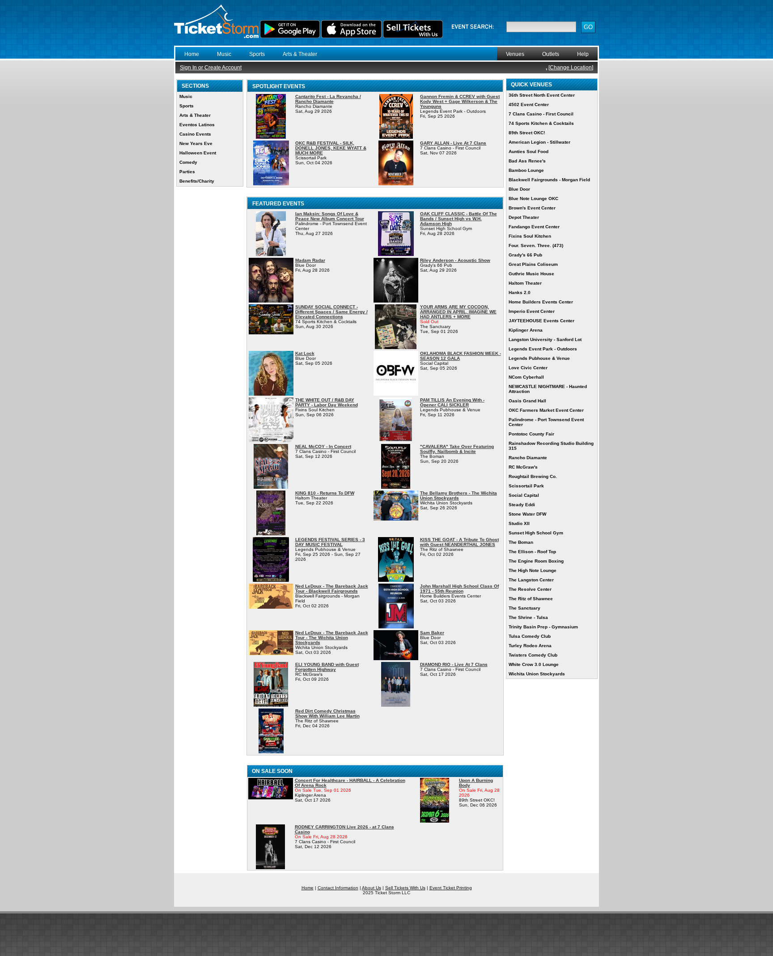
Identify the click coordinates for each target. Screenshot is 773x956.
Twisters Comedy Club (533, 655)
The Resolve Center (530, 589)
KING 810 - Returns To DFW (324, 493)
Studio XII (519, 523)
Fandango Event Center (534, 226)
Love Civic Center (528, 367)
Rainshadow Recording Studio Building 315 (551, 446)
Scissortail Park (526, 485)
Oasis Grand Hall (527, 400)
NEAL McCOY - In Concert (323, 446)
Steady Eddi (522, 504)
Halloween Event (197, 152)
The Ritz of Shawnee (531, 598)
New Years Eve (195, 143)
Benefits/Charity (196, 181)
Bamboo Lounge (526, 170)
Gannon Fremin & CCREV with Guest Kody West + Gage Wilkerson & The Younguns (460, 101)
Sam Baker (432, 632)
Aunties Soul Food (528, 151)
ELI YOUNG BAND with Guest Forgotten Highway (327, 667)
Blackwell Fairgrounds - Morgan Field (549, 179)
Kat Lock (304, 353)
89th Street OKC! (527, 132)
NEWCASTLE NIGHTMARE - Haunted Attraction (548, 389)
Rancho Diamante (528, 457)
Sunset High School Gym (536, 532)
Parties (187, 171)
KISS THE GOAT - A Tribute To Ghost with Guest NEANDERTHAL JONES (459, 542)
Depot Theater (524, 217)
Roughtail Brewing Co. (533, 476)
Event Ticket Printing (450, 887)
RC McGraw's (523, 467)
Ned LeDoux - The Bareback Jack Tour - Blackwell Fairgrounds (331, 588)
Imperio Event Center (532, 311)
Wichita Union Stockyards (537, 673)
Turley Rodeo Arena (530, 645)
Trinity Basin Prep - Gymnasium (543, 626)
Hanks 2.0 (520, 292)
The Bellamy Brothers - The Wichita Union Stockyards (458, 495)
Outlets (550, 54)
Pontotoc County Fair (531, 433)
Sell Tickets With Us (405, 887)
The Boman (521, 542)
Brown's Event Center (532, 207)
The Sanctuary (524, 608)
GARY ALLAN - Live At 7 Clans (453, 143)
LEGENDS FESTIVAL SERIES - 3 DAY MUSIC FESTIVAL (330, 542)
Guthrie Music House (531, 273)
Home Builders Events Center (541, 301)
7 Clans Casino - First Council (541, 113)
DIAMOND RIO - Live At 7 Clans (454, 664)
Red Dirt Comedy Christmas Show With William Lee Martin (327, 713)
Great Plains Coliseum (533, 264)
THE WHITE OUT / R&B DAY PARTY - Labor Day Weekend (326, 402)
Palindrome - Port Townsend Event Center (546, 422)
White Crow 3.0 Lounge (534, 664)
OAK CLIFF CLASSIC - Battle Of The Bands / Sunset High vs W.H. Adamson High (458, 218)
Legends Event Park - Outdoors (543, 348)
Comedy (188, 162)
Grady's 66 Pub (525, 254)
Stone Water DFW (527, 514)
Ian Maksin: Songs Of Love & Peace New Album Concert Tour (329, 216)
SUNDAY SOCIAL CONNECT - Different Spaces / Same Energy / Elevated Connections (331, 311)
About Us (371, 887)
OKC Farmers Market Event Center (546, 410)
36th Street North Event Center (542, 95)
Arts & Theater (300, 54)
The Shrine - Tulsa (528, 617)
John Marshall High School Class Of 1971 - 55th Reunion (459, 588)
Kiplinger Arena (526, 330)
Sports (257, 54)
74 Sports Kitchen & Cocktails (541, 123)
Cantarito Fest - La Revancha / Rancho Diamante (328, 99)
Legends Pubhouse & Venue (539, 358)
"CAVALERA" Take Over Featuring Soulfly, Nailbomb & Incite (457, 449)
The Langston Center (531, 579)
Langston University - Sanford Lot (545, 339)
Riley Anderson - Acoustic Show (455, 260)
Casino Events (195, 134)
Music (224, 54)
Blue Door (519, 189)
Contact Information (338, 887)
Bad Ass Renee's (527, 160)
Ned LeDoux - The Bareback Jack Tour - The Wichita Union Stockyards (331, 637)
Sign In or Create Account (211, 67)
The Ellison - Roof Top (532, 551)
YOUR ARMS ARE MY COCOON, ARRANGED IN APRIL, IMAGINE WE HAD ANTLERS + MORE (458, 311)
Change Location (571, 67)
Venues (515, 54)
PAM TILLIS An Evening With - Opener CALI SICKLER (452, 402)
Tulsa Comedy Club (530, 636)
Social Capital (524, 495)
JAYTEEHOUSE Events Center (541, 320)
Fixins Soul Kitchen (530, 236)
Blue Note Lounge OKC (533, 198)
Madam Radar (310, 260)
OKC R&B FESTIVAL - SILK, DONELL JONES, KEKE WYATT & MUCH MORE (330, 148)
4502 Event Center (529, 104)
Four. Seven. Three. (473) (536, 245)
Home (191, 54)
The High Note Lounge (532, 570)
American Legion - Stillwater (539, 142)
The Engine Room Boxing (536, 561)
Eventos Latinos (197, 124)
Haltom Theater (525, 283)
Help (583, 54)
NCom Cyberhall (526, 377)
